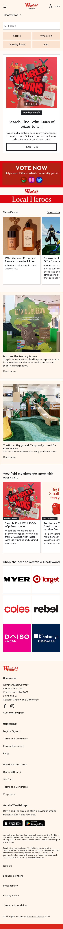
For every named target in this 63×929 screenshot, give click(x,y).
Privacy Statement (13, 746)
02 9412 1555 (10, 696)
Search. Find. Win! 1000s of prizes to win (20, 525)
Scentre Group (35, 916)
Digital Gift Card (12, 772)
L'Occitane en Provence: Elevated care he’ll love (20, 260)
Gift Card (8, 779)
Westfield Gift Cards (15, 764)
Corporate (9, 794)
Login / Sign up (11, 731)
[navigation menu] (6, 6)
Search (12, 26)
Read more (31, 147)
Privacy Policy (11, 895)
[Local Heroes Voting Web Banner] (31, 182)
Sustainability (10, 886)
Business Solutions (13, 876)
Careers (7, 866)
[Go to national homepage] (10, 667)
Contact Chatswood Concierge (21, 699)
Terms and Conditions (15, 738)
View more (53, 212)
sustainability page (36, 857)
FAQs (6, 753)
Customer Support (13, 712)
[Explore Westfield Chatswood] (31, 6)
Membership (10, 724)
